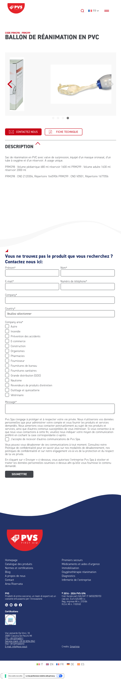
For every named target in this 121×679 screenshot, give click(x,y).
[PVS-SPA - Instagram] (16, 605)
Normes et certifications (19, 568)
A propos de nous (15, 576)
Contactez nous (27, 132)
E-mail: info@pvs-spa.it (16, 646)
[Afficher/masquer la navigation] (108, 11)
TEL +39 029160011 (14, 638)
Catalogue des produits (18, 564)
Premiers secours (72, 560)
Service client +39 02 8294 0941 (20, 641)
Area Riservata (14, 584)
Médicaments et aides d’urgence (81, 564)
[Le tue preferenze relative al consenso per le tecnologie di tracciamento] (6, 676)
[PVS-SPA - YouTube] (12, 605)
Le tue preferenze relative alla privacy (40, 676)
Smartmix (75, 646)
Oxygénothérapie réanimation (79, 572)
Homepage (11, 560)
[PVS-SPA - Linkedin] (7, 605)
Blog (7, 572)
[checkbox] (60, 360)
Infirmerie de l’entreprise (76, 580)
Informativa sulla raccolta (12, 676)
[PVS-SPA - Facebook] (21, 605)
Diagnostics (68, 576)
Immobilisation (70, 568)
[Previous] (10, 84)
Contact (9, 580)
